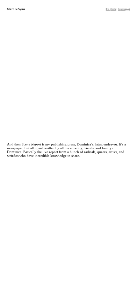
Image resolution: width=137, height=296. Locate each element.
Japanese (123, 9)
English (111, 9)
